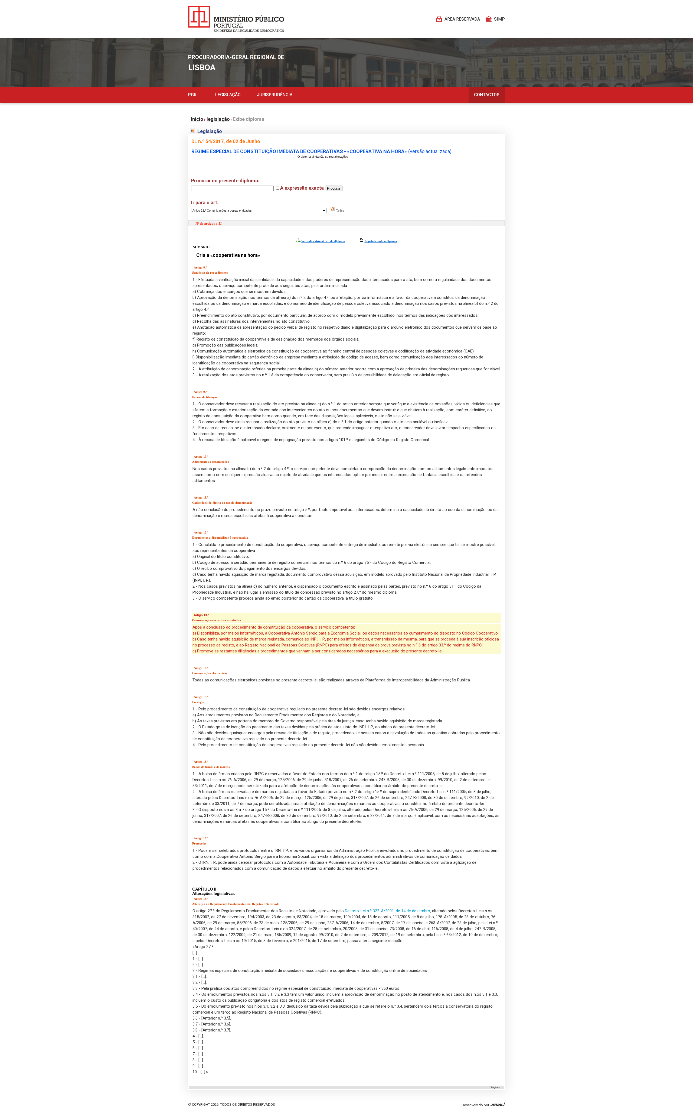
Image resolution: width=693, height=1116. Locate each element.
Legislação (228, 94)
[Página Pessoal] (236, 19)
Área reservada (462, 19)
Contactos (486, 94)
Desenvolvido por (476, 1105)
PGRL (193, 94)
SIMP (499, 19)
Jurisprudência (274, 94)
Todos (339, 210)
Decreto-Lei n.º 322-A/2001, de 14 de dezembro (387, 910)
